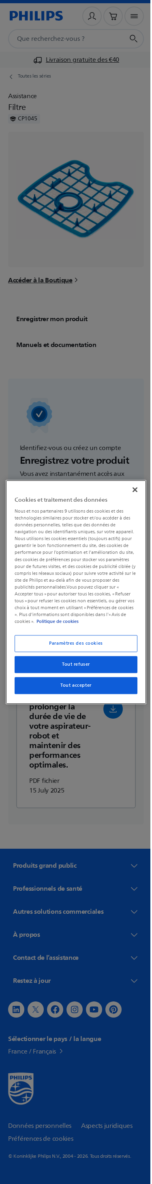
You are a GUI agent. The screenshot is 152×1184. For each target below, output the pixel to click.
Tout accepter (73, 685)
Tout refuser (73, 664)
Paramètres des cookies (73, 643)
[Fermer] (131, 489)
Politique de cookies (55, 621)
